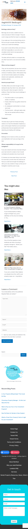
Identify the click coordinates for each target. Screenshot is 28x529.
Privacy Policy (14, 445)
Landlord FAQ (14, 468)
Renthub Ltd (14, 484)
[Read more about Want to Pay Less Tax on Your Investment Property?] (14, 259)
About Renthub (14, 462)
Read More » (7, 221)
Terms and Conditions (14, 442)
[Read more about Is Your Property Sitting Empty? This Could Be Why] (14, 199)
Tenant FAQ (14, 435)
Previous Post (14, 171)
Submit (14, 521)
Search (3, 352)
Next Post (14, 176)
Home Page (14, 429)
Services (14, 472)
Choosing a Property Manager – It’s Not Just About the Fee (12, 236)
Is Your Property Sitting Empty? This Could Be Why (13, 208)
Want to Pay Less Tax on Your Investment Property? (13, 268)
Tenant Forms (14, 439)
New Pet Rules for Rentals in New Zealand (13, 413)
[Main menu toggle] (24, 2)
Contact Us (14, 432)
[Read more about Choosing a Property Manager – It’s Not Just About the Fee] (14, 228)
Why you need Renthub (14, 465)
